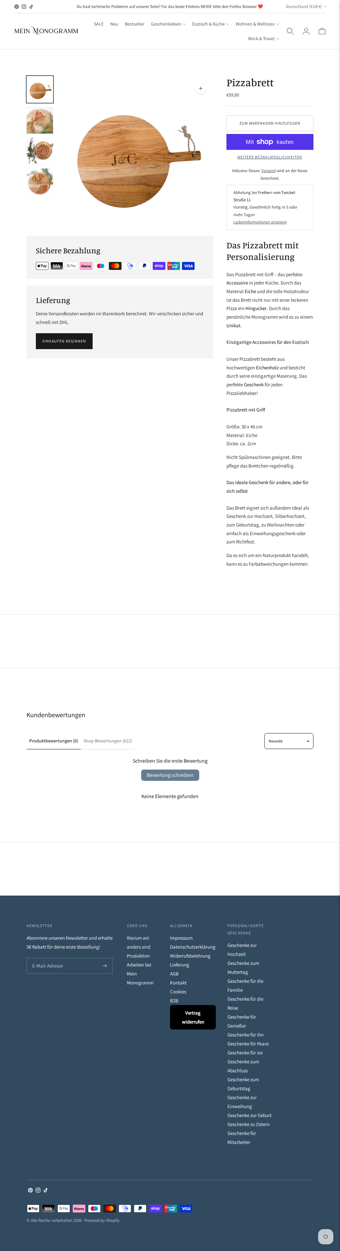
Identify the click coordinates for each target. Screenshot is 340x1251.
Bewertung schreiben (170, 775)
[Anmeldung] (306, 31)
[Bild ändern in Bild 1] (40, 89)
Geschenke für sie (245, 1052)
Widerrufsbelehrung (190, 956)
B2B (174, 1000)
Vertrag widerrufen (193, 1017)
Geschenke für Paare (248, 1043)
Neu (114, 24)
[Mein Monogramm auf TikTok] (31, 6)
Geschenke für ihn (245, 1035)
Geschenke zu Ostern (248, 1124)
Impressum (181, 938)
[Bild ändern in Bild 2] (40, 120)
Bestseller (134, 24)
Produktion (138, 956)
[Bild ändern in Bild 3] (40, 151)
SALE (99, 24)
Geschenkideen (166, 24)
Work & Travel (261, 38)
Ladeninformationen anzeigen (260, 222)
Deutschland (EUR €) (304, 6)
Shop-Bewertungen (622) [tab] (107, 741)
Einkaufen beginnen (64, 341)
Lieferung (179, 965)
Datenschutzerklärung (192, 947)
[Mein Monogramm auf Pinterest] (16, 6)
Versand (268, 170)
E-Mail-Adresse (46, 958)
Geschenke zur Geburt (249, 1115)
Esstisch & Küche (208, 24)
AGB (174, 973)
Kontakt (178, 982)
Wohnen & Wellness (255, 24)
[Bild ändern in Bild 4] (40, 181)
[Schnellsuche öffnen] (290, 31)
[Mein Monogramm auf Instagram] (24, 6)
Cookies (178, 991)
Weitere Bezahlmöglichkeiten (269, 157)
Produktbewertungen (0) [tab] (53, 741)
